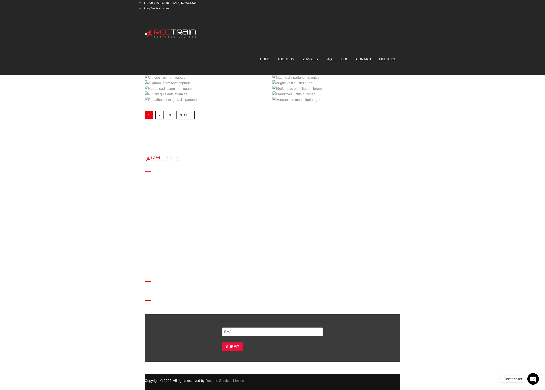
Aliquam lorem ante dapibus (214, 81)
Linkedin (397, 19)
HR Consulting (156, 201)
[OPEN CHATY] (533, 379)
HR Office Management (162, 190)
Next (184, 115)
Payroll (150, 196)
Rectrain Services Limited (224, 381)
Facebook (378, 19)
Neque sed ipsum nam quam (213, 87)
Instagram (390, 19)
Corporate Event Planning (164, 207)
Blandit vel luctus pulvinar (346, 92)
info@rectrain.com (167, 268)
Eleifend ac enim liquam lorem (338, 87)
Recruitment (154, 179)
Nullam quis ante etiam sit (218, 92)
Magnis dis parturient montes (340, 75)
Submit (232, 347)
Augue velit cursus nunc (348, 81)
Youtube (403, 19)
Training (151, 185)
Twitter (384, 19)
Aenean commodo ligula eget (339, 98)
